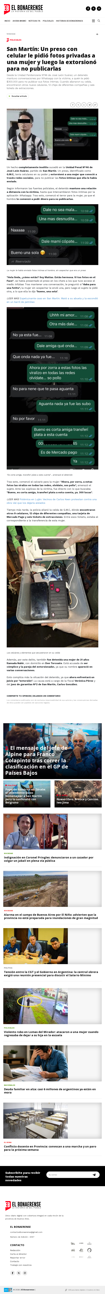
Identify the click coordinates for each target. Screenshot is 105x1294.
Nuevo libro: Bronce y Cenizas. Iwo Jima (78, 800)
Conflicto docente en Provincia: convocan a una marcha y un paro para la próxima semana (50, 1148)
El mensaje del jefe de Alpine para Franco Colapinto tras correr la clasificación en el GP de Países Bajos (36, 760)
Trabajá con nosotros (21, 1265)
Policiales (48, 21)
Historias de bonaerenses (69, 21)
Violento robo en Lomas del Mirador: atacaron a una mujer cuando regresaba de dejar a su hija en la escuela (51, 1033)
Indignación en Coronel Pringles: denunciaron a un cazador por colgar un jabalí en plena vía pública (49, 859)
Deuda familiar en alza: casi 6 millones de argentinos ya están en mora (50, 1090)
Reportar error (17, 1258)
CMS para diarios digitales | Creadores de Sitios (84, 1290)
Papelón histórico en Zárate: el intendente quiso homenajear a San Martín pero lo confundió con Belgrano (25, 796)
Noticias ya (34, 21)
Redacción (15, 1250)
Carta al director (18, 1254)
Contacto (14, 1261)
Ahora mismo (19, 21)
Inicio (7, 21)
